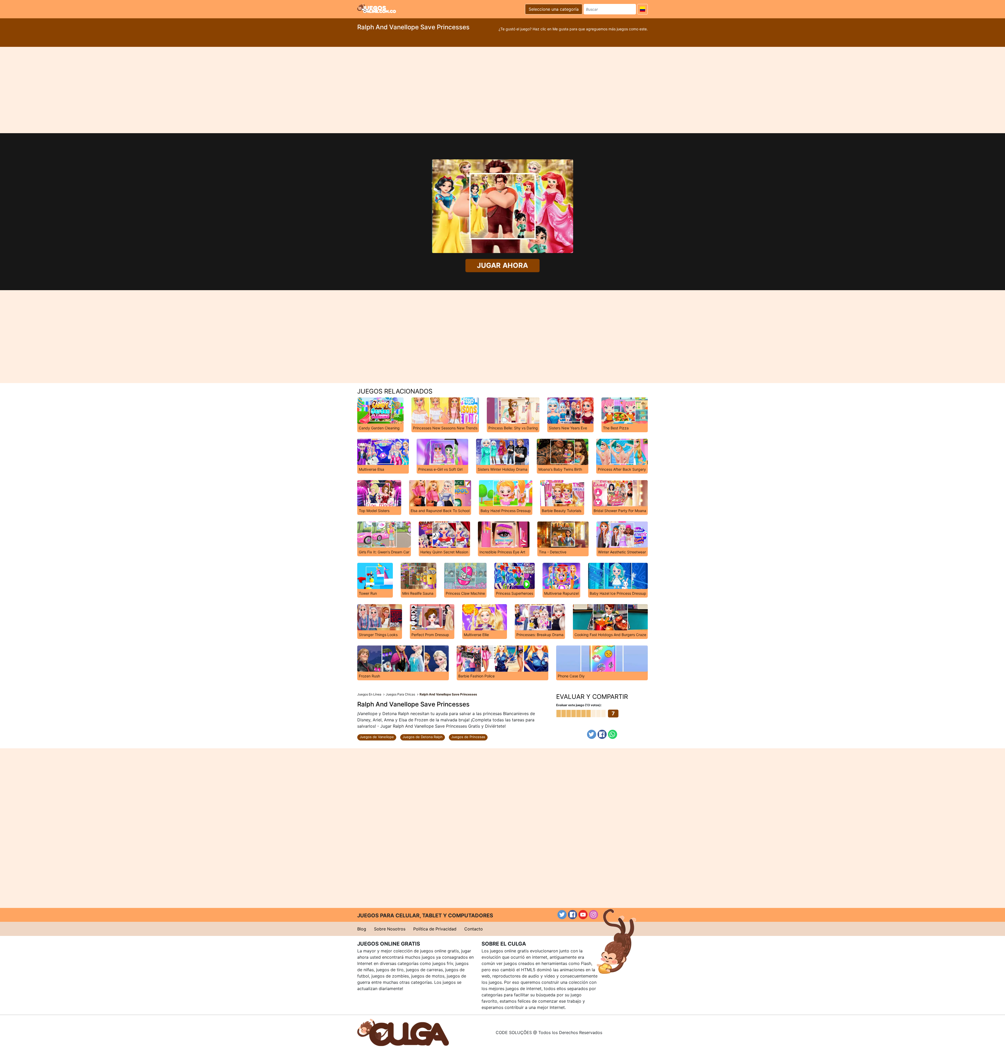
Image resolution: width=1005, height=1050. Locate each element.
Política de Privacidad (434, 928)
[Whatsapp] (612, 734)
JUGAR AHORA (502, 265)
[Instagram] (593, 914)
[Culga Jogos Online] (403, 1032)
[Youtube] (583, 914)
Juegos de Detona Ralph (423, 737)
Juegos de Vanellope (377, 737)
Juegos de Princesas (468, 737)
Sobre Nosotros (389, 928)
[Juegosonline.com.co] (376, 8)
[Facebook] (602, 734)
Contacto (473, 928)
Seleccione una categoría (554, 9)
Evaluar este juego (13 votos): (579, 705)
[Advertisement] (502, 90)
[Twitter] (591, 734)
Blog (361, 928)
